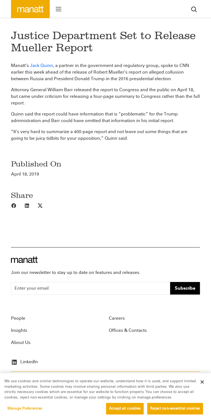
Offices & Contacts (128, 330)
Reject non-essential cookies (175, 408)
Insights (19, 330)
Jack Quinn (41, 65)
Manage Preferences (24, 408)
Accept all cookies (125, 408)
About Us (20, 342)
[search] (194, 9)
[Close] (202, 382)
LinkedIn (28, 361)
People (18, 318)
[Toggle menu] (58, 9)
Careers (117, 318)
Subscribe (185, 288)
